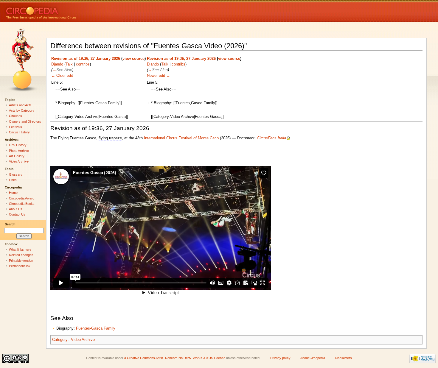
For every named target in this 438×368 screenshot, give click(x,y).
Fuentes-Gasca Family (95, 328)
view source (133, 59)
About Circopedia (312, 358)
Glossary (15, 174)
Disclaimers (343, 358)
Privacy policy (280, 358)
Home (13, 192)
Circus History (19, 132)
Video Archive (83, 340)
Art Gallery (16, 156)
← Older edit (62, 76)
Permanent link (19, 266)
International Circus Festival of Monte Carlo (181, 138)
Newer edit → (158, 76)
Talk (69, 64)
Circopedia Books (22, 203)
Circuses (15, 116)
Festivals (15, 127)
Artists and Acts (20, 105)
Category (60, 340)
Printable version (21, 260)
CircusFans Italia (271, 138)
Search (10, 224)
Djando (57, 64)
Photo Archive (19, 150)
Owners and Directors (25, 121)
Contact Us (17, 214)
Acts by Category (21, 110)
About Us (15, 209)
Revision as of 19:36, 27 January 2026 (85, 59)
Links (13, 180)
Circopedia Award (21, 198)
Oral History (18, 145)
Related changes (21, 255)
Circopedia (61, 11)
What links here (20, 249)
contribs (83, 64)
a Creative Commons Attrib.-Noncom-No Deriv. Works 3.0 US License (174, 358)
